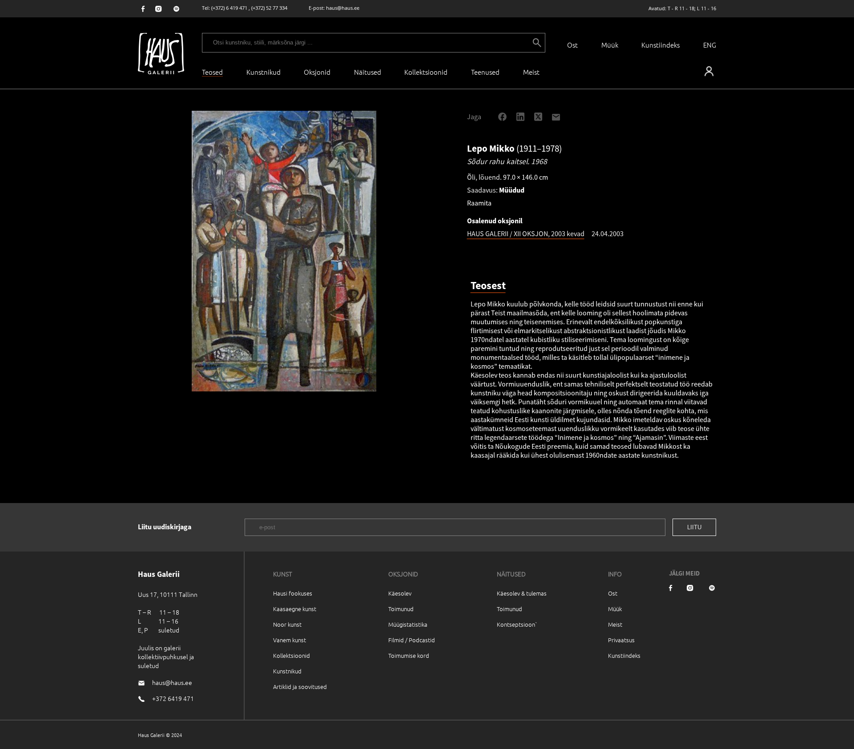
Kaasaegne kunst (294, 608)
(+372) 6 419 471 (229, 7)
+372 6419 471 (173, 698)
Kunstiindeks (660, 44)
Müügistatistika (407, 624)
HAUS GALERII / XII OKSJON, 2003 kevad (525, 233)
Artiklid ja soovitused (300, 686)
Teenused (485, 72)
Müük (609, 44)
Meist (615, 624)
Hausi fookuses (292, 593)
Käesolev (399, 593)
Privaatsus (621, 640)
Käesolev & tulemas (522, 593)
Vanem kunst (289, 640)
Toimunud (401, 608)
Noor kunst (287, 624)
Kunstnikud (263, 72)
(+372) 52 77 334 (269, 7)
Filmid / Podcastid (411, 640)
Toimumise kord (408, 655)
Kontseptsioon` (517, 624)
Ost (572, 44)
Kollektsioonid (425, 72)
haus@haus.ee (342, 7)
